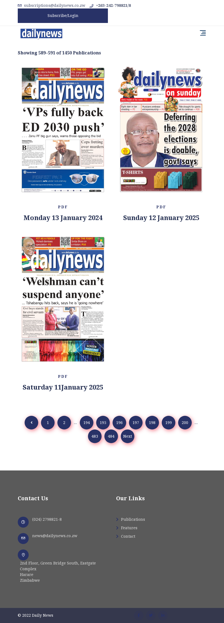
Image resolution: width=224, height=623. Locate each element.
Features (128, 528)
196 (119, 422)
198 (152, 422)
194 (86, 422)
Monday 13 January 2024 (62, 218)
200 (185, 422)
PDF (63, 207)
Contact (127, 536)
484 (111, 436)
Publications (132, 519)
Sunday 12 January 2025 (161, 218)
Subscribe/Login (63, 15)
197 (135, 422)
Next (127, 436)
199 (168, 422)
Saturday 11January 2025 (63, 387)
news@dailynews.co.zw (54, 536)
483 (95, 436)
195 (103, 422)
